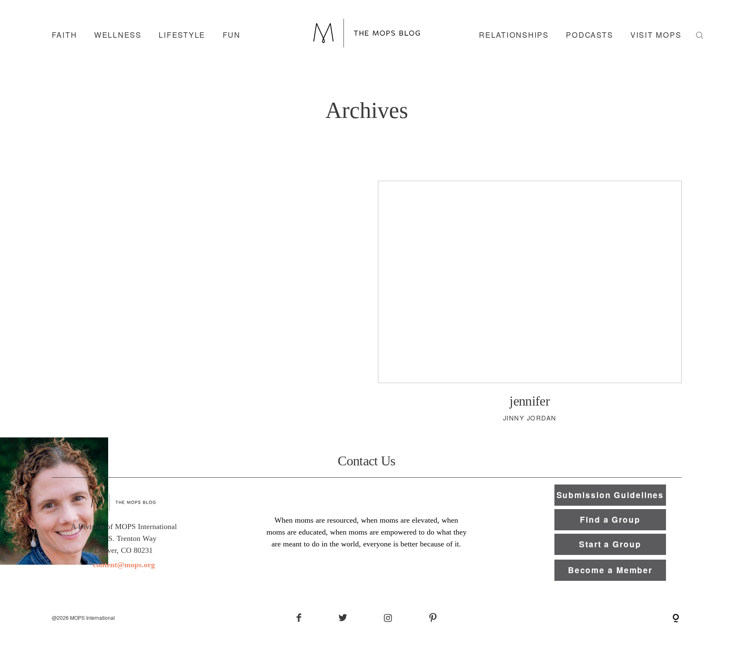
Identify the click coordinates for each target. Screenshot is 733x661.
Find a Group (610, 519)
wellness (118, 35)
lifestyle (182, 35)
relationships (514, 35)
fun (232, 35)
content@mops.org (124, 564)
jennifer (529, 309)
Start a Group (610, 544)
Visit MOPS (656, 35)
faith (64, 35)
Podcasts (589, 35)
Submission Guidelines (610, 495)
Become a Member (610, 570)
